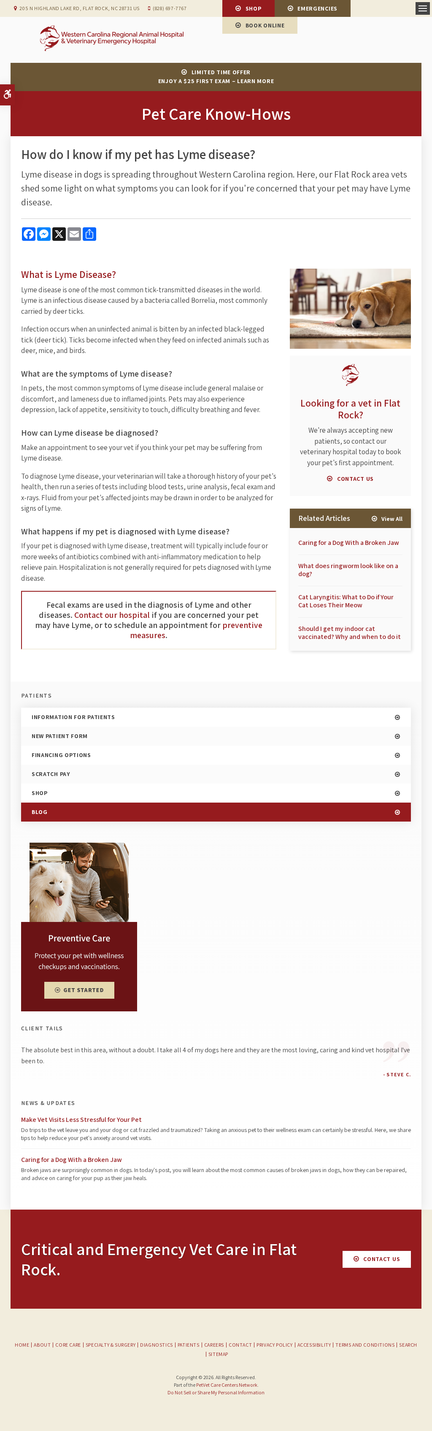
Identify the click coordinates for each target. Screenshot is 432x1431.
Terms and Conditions (364, 1345)
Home (22, 1345)
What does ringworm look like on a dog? (348, 569)
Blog (40, 812)
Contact (240, 1345)
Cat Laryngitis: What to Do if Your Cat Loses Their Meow (346, 601)
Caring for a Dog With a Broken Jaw (348, 542)
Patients (189, 1345)
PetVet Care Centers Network (226, 1385)
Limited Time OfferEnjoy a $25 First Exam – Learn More (216, 76)
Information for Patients (73, 717)
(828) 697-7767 (169, 8)
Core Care (68, 1345)
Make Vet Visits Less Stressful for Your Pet (81, 1119)
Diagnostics (156, 1345)
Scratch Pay (51, 774)
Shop (254, 8)
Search (408, 1345)
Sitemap (218, 1354)
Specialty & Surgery (110, 1345)
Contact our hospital (112, 614)
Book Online (265, 25)
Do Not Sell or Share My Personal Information (216, 1392)
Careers (214, 1345)
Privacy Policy (274, 1345)
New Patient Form (60, 736)
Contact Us (355, 478)
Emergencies (317, 8)
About (42, 1345)
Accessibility (314, 1345)
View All (391, 519)
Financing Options (61, 755)
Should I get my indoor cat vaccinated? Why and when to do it (349, 632)
